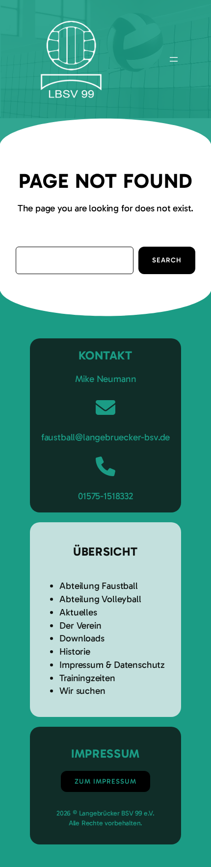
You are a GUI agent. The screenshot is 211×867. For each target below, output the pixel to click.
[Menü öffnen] (174, 59)
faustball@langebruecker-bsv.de (105, 437)
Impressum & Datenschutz (112, 664)
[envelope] (105, 407)
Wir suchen (82, 690)
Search (167, 260)
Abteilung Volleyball (100, 599)
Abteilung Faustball (98, 585)
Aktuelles (78, 612)
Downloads (81, 638)
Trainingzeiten (87, 678)
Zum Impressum (105, 781)
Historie (74, 651)
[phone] (105, 466)
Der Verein (80, 625)
